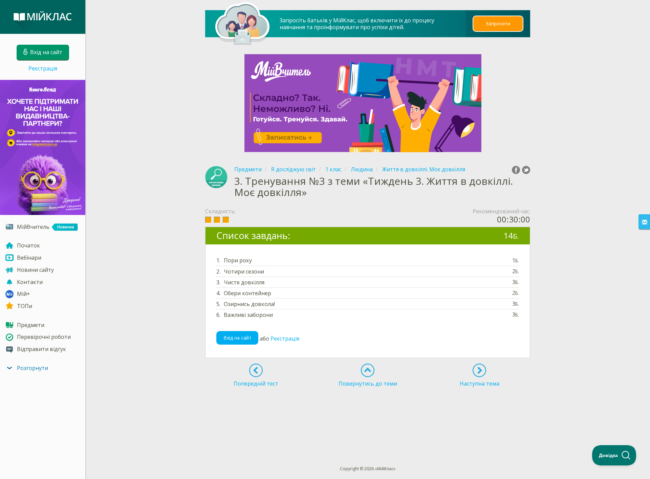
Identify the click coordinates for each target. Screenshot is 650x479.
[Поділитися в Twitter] (526, 170)
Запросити (498, 23)
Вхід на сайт (237, 337)
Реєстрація (42, 68)
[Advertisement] (368, 414)
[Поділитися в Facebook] (516, 170)
